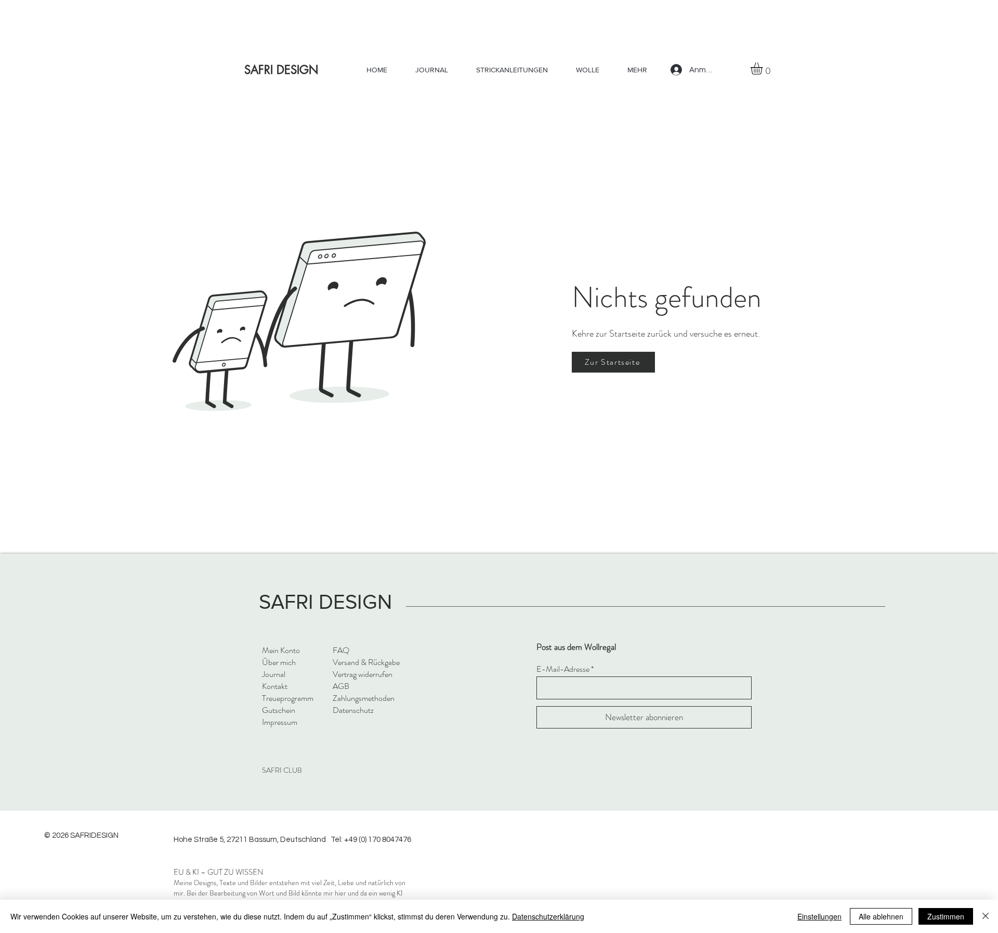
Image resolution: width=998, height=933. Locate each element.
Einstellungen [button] (819, 916)
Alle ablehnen (881, 916)
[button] (764, 68)
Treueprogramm (287, 698)
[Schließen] (985, 916)
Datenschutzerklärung (548, 916)
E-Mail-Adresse (562, 669)
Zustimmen (945, 916)
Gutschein (278, 710)
